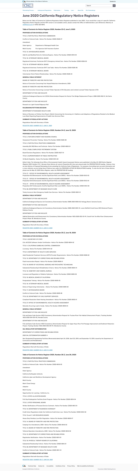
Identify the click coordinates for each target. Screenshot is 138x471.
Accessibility (50, 466)
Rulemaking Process (28, 10)
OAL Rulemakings (90, 10)
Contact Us (113, 1)
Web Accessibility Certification (85, 466)
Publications (57, 10)
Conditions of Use (60, 466)
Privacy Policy (71, 466)
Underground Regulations (44, 10)
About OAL (80, 10)
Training (66, 10)
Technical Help (32, 466)
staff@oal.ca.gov (28, 24)
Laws (72, 10)
